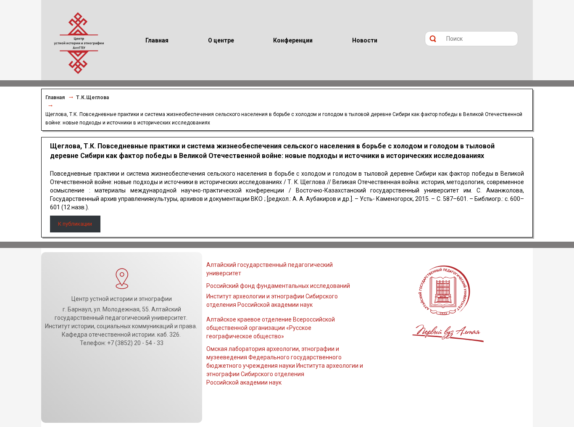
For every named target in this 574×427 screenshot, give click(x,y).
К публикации (75, 224)
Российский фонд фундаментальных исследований (278, 285)
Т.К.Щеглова (92, 97)
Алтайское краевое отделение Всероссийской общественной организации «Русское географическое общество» (270, 328)
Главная (55, 97)
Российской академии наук (244, 382)
